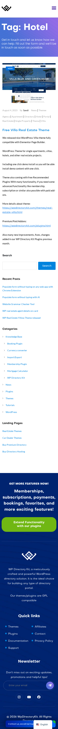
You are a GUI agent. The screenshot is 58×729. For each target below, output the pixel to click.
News (34, 110)
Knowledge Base (14, 336)
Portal (46, 116)
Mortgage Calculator (17, 371)
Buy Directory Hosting (13, 451)
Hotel (39, 116)
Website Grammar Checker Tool (18, 304)
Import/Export (14, 357)
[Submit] (50, 685)
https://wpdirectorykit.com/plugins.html (26, 226)
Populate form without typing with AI (21, 297)
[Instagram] (19, 697)
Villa (43, 121)
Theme (35, 121)
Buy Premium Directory (14, 444)
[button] (54, 8)
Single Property (23, 121)
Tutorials (10, 405)
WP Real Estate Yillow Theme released (21, 317)
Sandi (26, 110)
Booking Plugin (14, 343)
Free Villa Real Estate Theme (25, 130)
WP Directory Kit (16, 377)
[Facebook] (38, 697)
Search (7, 255)
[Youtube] (29, 697)
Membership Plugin (17, 364)
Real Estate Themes (12, 431)
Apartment (17, 116)
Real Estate (7, 121)
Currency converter (17, 350)
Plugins (9, 391)
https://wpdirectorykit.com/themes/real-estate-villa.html (27, 210)
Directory (29, 116)
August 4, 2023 (9, 110)
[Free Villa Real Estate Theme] (29, 83)
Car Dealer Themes (12, 437)
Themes (42, 110)
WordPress (11, 412)
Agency (6, 116)
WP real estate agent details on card (20, 310)
